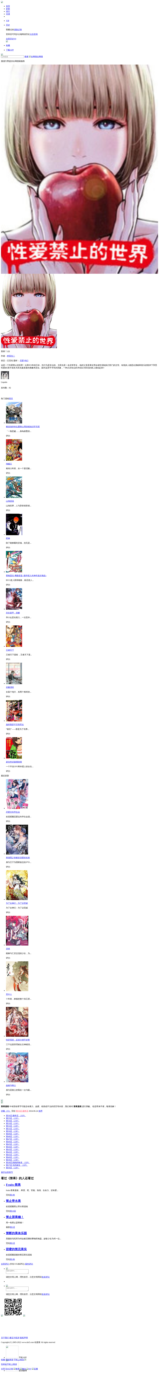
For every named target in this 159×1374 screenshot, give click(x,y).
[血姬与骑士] (17, 1082)
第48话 (13, 1136)
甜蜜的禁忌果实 (16, 1249)
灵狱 (8, 949)
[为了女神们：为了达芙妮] (17, 899)
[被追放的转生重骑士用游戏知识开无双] (14, 423)
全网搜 (40, 56)
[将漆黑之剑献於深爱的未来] (17, 854)
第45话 (13, 1144)
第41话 (13, 1155)
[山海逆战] (14, 497)
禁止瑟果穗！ (15, 1217)
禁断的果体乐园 (16, 1233)
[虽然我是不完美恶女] (14, 721)
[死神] (14, 534)
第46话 (13, 1142)
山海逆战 (10, 501)
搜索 (26, 56)
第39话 (13, 1160)
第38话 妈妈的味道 (18, 1162)
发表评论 (46, 1277)
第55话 (13, 1118)
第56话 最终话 (22, 1111)
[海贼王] (14, 460)
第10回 (13, 1211)
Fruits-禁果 (13, 1184)
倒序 (40, 1111)
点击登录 (34, 34)
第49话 (13, 1134)
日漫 (8, 14)
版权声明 (24, 1338)
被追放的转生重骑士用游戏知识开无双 (23, 427)
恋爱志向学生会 (13, 812)
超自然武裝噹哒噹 (14, 762)
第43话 (13, 1149)
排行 (8, 11)
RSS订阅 (9, 1369)
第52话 (13, 1126)
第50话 (13, 1131)
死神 (8, 538)
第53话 (13, 1123)
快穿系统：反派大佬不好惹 (18, 1040)
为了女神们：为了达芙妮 (17, 903)
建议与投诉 (14, 1338)
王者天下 (10, 650)
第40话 (13, 1157)
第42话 (13, 1152)
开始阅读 (9, 1360)
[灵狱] (17, 945)
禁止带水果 (13, 1200)
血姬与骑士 (11, 1085)
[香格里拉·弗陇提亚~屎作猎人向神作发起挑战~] (14, 572)
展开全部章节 (7, 1172)
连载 (6, 1111)
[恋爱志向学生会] (17, 808)
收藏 (3, 1360)
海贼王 (9, 464)
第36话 (13, 1168)
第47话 (13, 1139)
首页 (8, 6)
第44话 (13, 1147)
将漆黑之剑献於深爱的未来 (18, 858)
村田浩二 (11, 356)
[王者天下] (14, 646)
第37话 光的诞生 (17, 1165)
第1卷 (12, 1195)
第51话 (13, 1129)
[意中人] (17, 990)
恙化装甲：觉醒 (13, 613)
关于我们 (5, 1338)
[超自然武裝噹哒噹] (14, 758)
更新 (8, 9)
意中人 (9, 994)
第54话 (13, 1121)
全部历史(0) (11, 39)
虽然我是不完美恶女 (15, 724)
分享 (3, 1369)
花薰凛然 (10, 687)
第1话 (12, 1227)
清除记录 (18, 30)
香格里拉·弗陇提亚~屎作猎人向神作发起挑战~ (26, 576)
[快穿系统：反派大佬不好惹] (17, 1036)
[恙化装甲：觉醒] (14, 609)
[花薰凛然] (14, 683)
